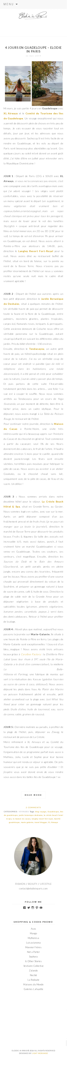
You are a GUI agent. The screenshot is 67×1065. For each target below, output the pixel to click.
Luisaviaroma (33, 942)
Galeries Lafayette (33, 989)
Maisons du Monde (33, 984)
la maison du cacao (21, 819)
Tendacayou (36, 348)
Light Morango (40, 1053)
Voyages (24, 812)
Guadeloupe (53, 812)
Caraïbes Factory (31, 654)
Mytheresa (33, 938)
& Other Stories (33, 961)
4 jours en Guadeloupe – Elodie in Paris (33, 49)
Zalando (33, 970)
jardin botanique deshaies (31, 815)
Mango (33, 933)
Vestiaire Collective (33, 965)
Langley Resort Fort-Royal (36, 251)
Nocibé (33, 975)
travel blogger (41, 822)
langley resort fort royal (42, 819)
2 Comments (33, 807)
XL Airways (11, 113)
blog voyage (41, 812)
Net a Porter (33, 951)
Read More (33, 795)
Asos (33, 928)
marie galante (27, 822)
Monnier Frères (33, 947)
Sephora (33, 956)
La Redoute (33, 979)
